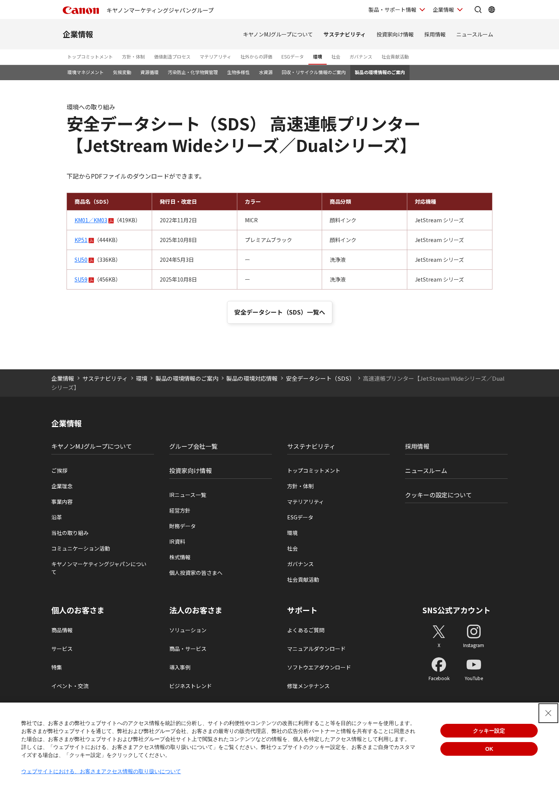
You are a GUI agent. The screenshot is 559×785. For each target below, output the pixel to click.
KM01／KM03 (91, 220)
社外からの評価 (256, 56)
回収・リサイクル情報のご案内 (314, 72)
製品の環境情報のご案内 (380, 72)
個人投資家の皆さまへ (195, 572)
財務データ (182, 526)
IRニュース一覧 (187, 495)
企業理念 (62, 486)
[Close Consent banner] (548, 713)
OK (489, 749)
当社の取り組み (70, 533)
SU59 (81, 279)
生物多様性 (238, 72)
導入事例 (180, 667)
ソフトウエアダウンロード (319, 667)
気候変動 (122, 72)
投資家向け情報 (395, 34)
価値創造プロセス (172, 56)
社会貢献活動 (395, 56)
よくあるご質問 (305, 630)
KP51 (81, 240)
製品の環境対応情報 (252, 378)
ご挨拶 (59, 470)
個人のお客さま (78, 610)
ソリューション (187, 630)
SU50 (81, 259)
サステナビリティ (345, 34)
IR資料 (177, 541)
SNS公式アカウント (456, 610)
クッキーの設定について (438, 494)
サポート (302, 610)
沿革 (56, 517)
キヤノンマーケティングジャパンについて (98, 568)
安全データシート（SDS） (320, 378)
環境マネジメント (85, 72)
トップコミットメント (90, 56)
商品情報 (62, 630)
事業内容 (62, 501)
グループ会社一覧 (193, 446)
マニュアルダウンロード (316, 648)
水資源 (266, 72)
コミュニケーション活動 (80, 548)
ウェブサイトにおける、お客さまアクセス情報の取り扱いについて (101, 771)
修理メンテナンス (308, 686)
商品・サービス (187, 648)
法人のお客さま (195, 610)
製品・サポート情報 (392, 9)
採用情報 (435, 34)
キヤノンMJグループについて (278, 34)
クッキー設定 (489, 731)
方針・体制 (133, 56)
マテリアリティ (215, 56)
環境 (317, 56)
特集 (56, 667)
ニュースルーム (474, 34)
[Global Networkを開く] (491, 9)
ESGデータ (292, 56)
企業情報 (443, 9)
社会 (335, 56)
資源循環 (149, 72)
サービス (62, 648)
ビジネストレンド (190, 686)
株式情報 (180, 557)
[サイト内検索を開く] (478, 9)
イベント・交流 (70, 686)
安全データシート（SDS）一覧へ (279, 312)
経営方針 (180, 510)
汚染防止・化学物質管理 (193, 72)
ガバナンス (360, 56)
